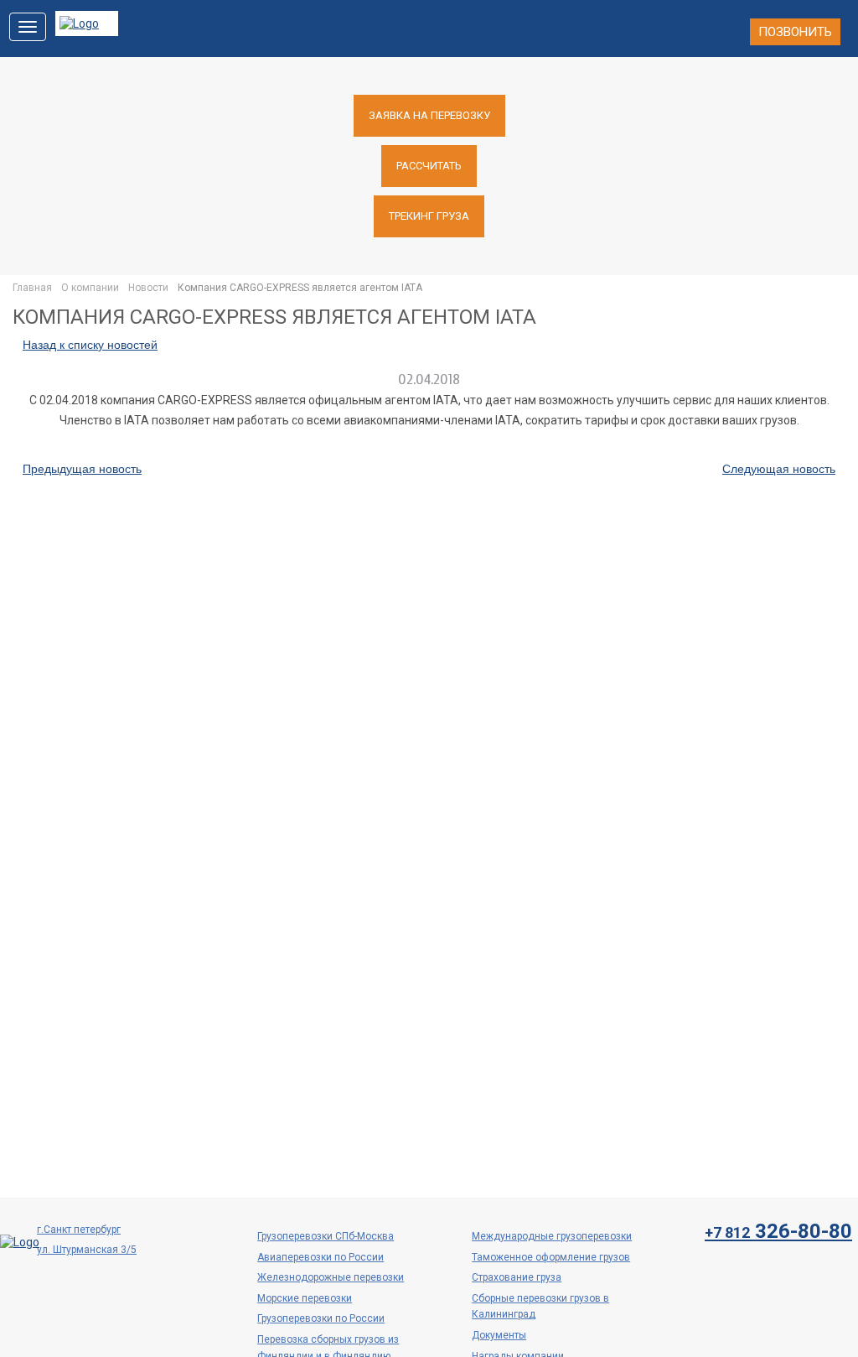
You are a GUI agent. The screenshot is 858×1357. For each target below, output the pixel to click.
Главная (32, 288)
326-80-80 (778, 1231)
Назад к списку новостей (90, 344)
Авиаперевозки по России (320, 1257)
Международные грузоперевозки (552, 1236)
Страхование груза (516, 1277)
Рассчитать (429, 165)
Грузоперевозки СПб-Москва (325, 1236)
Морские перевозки (304, 1298)
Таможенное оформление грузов (551, 1257)
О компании (90, 288)
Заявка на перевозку (429, 115)
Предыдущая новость (82, 469)
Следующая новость (778, 469)
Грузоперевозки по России (321, 1318)
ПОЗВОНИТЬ (795, 31)
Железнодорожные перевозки (330, 1277)
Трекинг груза (429, 216)
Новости (148, 288)
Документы (499, 1335)
